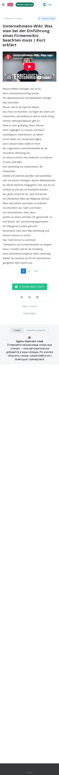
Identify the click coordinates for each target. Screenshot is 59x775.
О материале (29, 313)
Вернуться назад (13, 18)
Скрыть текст (48, 18)
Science (33, 306)
